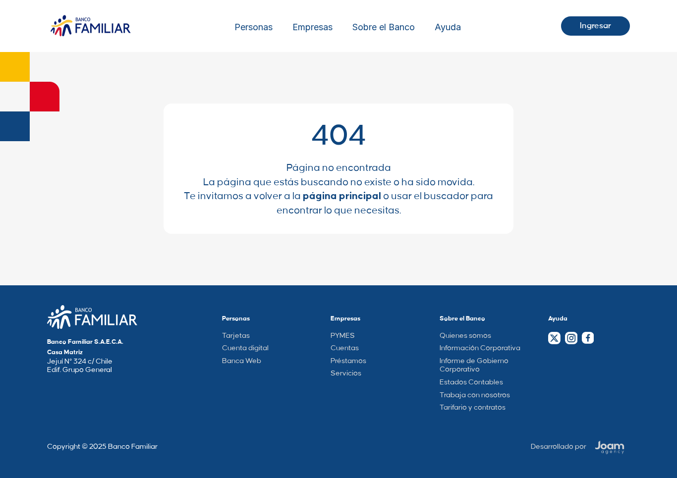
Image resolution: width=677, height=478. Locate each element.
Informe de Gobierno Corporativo (474, 365)
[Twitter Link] (554, 338)
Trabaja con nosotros (475, 395)
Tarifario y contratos (473, 408)
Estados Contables (471, 382)
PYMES (343, 336)
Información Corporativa (480, 348)
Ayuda (448, 27)
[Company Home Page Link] (92, 317)
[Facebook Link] (587, 338)
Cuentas (345, 348)
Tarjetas (236, 336)
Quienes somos (465, 336)
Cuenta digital (245, 348)
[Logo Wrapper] (90, 26)
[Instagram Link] (570, 338)
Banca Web (241, 361)
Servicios (346, 373)
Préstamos (348, 361)
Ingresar (595, 25)
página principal (342, 196)
